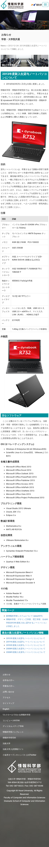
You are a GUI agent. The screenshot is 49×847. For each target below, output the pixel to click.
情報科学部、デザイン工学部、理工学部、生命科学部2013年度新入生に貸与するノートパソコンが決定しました (27, 622)
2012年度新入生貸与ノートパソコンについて (25, 638)
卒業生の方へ (8, 686)
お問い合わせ (8, 692)
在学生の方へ (8, 680)
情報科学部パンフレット (13, 732)
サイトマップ (8, 703)
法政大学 (6, 743)
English (6, 709)
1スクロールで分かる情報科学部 (16, 714)
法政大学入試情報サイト (13, 749)
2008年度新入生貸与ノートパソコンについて (25, 652)
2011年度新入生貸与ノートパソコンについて (25, 642)
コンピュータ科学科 (11, 720)
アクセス (6, 697)
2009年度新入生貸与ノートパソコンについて (25, 648)
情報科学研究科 (9, 737)
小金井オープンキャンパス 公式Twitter (19, 755)
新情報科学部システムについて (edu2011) (24, 616)
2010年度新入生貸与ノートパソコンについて (25, 645)
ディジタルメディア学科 (13, 726)
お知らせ (6, 674)
